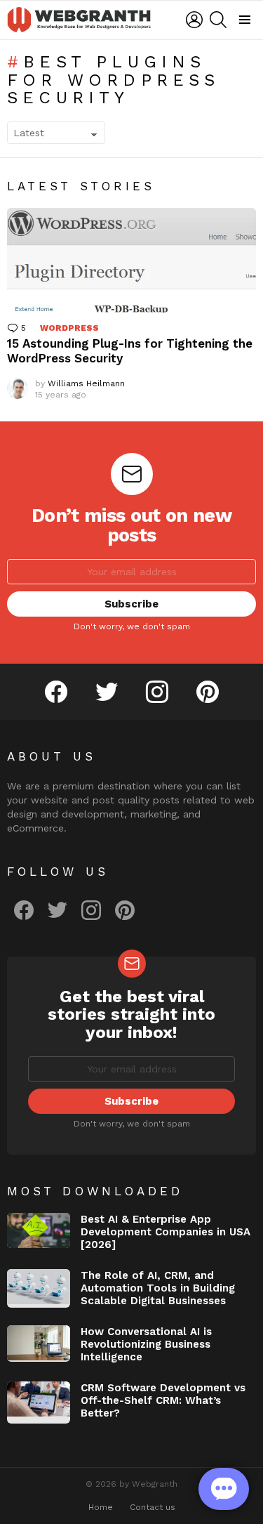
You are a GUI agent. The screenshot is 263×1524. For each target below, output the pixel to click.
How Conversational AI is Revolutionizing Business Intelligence (146, 1344)
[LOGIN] (194, 20)
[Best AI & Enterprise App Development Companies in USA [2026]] (38, 1231)
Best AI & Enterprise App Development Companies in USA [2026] (165, 1232)
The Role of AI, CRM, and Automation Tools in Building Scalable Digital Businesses (158, 1288)
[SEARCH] (218, 20)
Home (100, 1507)
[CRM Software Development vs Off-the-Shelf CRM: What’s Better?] (38, 1402)
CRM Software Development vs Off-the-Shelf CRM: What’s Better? (163, 1400)
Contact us (152, 1507)
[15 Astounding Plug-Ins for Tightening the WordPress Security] (131, 260)
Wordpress (69, 328)
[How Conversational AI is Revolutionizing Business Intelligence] (38, 1343)
